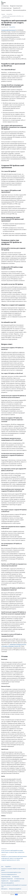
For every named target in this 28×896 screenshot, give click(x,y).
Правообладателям (5, 876)
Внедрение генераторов (16, 6)
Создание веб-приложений (8, 30)
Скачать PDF (17, 646)
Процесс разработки (6, 10)
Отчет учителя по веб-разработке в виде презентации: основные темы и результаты (12, 850)
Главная (3, 14)
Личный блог (9, 14)
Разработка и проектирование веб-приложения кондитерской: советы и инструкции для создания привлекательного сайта (14, 857)
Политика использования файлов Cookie (11, 872)
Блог (2, 866)
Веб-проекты (4, 888)
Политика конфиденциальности (9, 874)
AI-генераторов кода (6, 8)
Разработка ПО (16, 8)
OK (16, 894)
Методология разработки (15, 888)
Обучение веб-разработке (19, 10)
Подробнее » (8, 866)
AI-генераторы (5, 6)
